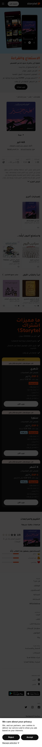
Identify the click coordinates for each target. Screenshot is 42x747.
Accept (30, 737)
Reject (11, 737)
